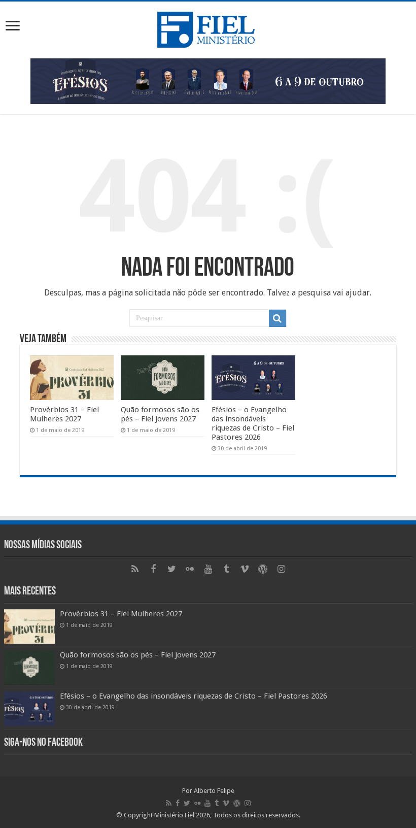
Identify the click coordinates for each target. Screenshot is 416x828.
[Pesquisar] (277, 318)
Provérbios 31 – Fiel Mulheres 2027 (64, 414)
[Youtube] (208, 569)
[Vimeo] (244, 569)
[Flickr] (190, 569)
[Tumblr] (226, 569)
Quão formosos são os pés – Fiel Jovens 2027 (160, 414)
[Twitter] (171, 569)
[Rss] (135, 569)
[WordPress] (263, 569)
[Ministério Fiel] (208, 28)
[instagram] (281, 569)
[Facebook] (153, 569)
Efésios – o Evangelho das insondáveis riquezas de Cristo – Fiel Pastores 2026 (253, 423)
